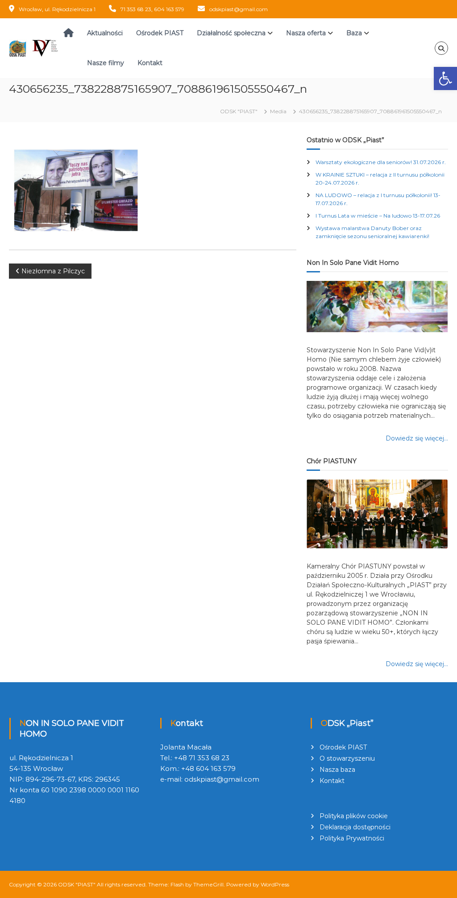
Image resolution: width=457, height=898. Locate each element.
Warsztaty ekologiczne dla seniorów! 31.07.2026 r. (381, 162)
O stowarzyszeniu (347, 758)
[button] (445, 78)
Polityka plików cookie (354, 816)
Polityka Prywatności (352, 838)
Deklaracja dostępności (355, 827)
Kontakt (149, 63)
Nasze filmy (105, 63)
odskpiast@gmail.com (238, 9)
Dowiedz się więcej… (417, 438)
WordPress (275, 884)
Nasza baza (337, 770)
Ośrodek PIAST (159, 33)
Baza (354, 33)
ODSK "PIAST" (77, 884)
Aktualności (105, 33)
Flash (177, 884)
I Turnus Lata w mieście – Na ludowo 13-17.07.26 (378, 215)
